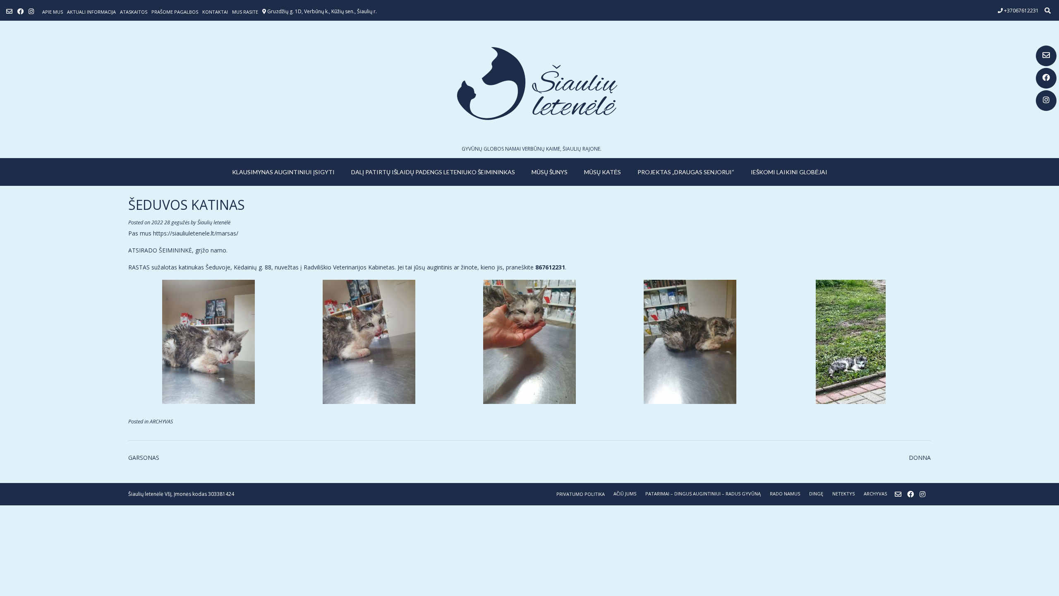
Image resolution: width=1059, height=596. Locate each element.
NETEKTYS (843, 493)
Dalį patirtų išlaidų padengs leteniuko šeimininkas (433, 171)
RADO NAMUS (785, 493)
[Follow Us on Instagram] (1046, 100)
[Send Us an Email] (1046, 56)
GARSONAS (143, 457)
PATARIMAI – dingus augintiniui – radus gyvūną (703, 493)
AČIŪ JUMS (624, 493)
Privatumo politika (580, 494)
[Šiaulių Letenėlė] (529, 83)
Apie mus (52, 12)
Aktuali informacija (91, 12)
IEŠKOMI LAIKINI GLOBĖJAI (789, 171)
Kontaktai (215, 12)
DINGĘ (816, 493)
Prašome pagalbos (174, 12)
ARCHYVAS (161, 421)
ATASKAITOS (133, 12)
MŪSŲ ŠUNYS (550, 171)
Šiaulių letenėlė (213, 222)
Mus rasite (245, 12)
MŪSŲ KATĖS (602, 171)
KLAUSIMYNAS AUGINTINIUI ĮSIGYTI (283, 171)
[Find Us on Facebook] (1046, 78)
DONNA (920, 457)
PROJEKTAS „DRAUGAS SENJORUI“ (685, 171)
